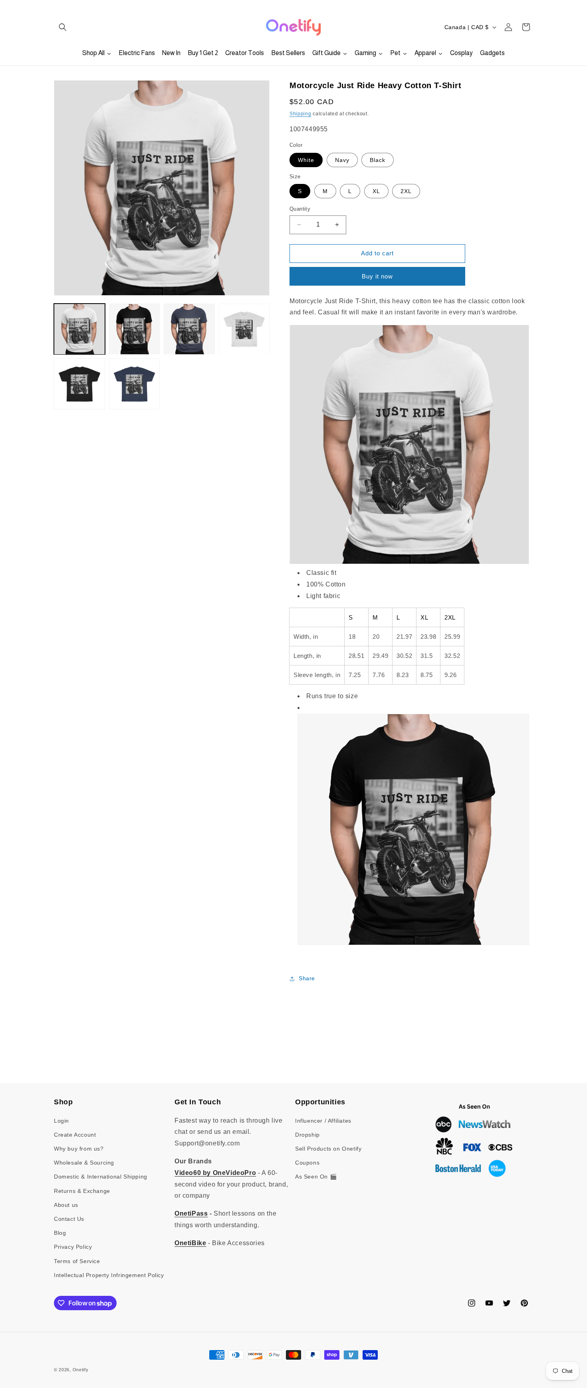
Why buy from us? (79, 1148)
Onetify (81, 1369)
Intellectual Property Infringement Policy (109, 1275)
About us (66, 1205)
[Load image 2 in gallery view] (134, 329)
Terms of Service (77, 1261)
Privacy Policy (73, 1247)
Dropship (307, 1134)
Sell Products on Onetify (328, 1148)
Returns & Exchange (82, 1191)
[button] (62, 27)
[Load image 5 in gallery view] (79, 384)
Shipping (300, 113)
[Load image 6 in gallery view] (134, 384)
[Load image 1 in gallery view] (79, 329)
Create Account (75, 1134)
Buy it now (377, 276)
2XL (406, 191)
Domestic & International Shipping (100, 1176)
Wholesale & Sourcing (84, 1162)
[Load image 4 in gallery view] (244, 329)
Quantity (300, 209)
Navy (342, 160)
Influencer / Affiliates (323, 1121)
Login (61, 1121)
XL (376, 191)
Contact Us (69, 1219)
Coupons (307, 1162)
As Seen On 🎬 (316, 1176)
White (306, 160)
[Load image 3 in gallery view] (189, 329)
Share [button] (307, 978)
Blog (60, 1233)
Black (377, 160)
